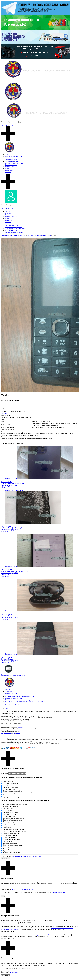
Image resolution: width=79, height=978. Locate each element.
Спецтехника (7, 785)
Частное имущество (11, 161)
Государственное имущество (14, 163)
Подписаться (5, 858)
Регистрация (5, 125)
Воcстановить (6, 975)
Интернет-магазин (11, 165)
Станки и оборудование (11, 787)
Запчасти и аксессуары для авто (13, 818)
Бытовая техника (8, 808)
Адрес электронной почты (9, 883)
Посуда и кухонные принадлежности (15, 831)
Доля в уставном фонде (10, 795)
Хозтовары (6, 849)
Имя (65, 920)
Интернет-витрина (11, 166)
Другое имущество (9, 789)
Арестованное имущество (13, 156)
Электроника (7, 810)
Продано (4, 413)
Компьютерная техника (10, 806)
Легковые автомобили (10, 783)
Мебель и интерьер (9, 814)
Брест (2, 733)
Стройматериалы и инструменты (14, 829)
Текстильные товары (10, 843)
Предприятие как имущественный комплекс (17, 797)
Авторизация (14, 972)
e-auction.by (19, 727)
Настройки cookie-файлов (13, 705)
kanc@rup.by (33, 717)
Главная (7, 154)
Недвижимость (8, 781)
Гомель (9, 733)
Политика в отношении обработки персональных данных (24, 700)
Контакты (8, 172)
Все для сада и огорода (10, 835)
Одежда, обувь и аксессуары (12, 820)
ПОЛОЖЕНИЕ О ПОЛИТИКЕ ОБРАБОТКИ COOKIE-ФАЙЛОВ (26, 701)
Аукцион (8, 213)
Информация (9, 170)
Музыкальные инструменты (12, 851)
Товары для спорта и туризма (12, 822)
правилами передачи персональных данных (27, 856)
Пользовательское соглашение (14, 698)
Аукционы (8, 691)
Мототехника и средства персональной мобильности (20, 793)
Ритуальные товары (9, 824)
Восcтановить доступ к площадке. (23, 889)
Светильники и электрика (11, 833)
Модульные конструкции (11, 853)
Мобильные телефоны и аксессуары (15, 804)
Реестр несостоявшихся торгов (15, 158)
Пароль (39, 883)
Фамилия (43, 920)
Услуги (7, 168)
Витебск (6, 733)
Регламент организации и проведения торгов (19, 696)
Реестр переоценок (11, 159)
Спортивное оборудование (12, 839)
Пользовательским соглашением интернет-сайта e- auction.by (33, 935)
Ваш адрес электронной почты (11, 920)
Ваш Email (4, 773)
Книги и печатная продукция (12, 845)
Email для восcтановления (9, 968)
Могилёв (18, 733)
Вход (11, 125)
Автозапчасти (7, 841)
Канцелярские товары (10, 826)
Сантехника (7, 827)
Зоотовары (6, 847)
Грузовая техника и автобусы (12, 791)
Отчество (22, 922)
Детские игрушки (9, 837)
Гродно (13, 733)
